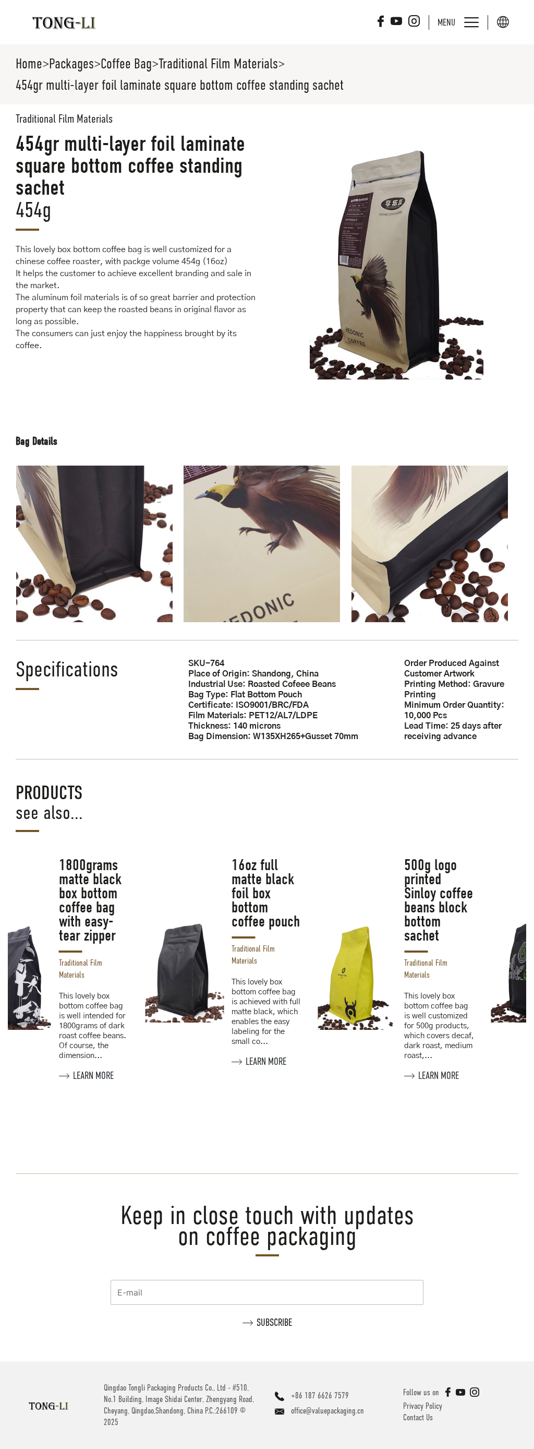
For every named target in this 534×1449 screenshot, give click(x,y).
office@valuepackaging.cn (327, 1411)
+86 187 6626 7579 (320, 1395)
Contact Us (418, 1417)
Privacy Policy (422, 1406)
